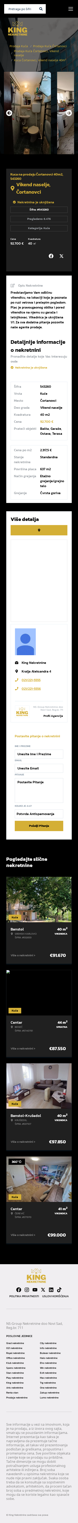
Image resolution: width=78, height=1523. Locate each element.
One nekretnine (48, 1387)
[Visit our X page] (43, 1289)
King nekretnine (15, 1382)
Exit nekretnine (48, 1373)
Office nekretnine (15, 1358)
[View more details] (39, 530)
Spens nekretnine (15, 1368)
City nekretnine (48, 1343)
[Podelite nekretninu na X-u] (62, 256)
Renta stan (12, 1392)
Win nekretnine (48, 1368)
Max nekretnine (48, 1377)
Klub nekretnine (15, 1363)
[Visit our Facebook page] (18, 1289)
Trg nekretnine (48, 1382)
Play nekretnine (14, 1377)
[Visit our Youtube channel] (34, 1289)
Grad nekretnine (15, 1343)
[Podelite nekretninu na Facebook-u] (52, 256)
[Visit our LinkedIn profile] (51, 1289)
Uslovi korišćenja (55, 1296)
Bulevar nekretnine (50, 1353)
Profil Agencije (53, 716)
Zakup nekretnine (49, 1392)
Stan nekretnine (15, 1373)
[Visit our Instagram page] (26, 1289)
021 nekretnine (14, 1348)
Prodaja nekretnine (16, 1397)
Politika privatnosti (24, 1296)
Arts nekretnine (14, 1387)
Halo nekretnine (48, 1358)
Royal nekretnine (15, 1353)
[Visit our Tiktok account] (59, 1289)
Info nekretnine (48, 1348)
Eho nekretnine (48, 1363)
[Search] (41, 9)
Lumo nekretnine (49, 1397)
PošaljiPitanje (39, 826)
